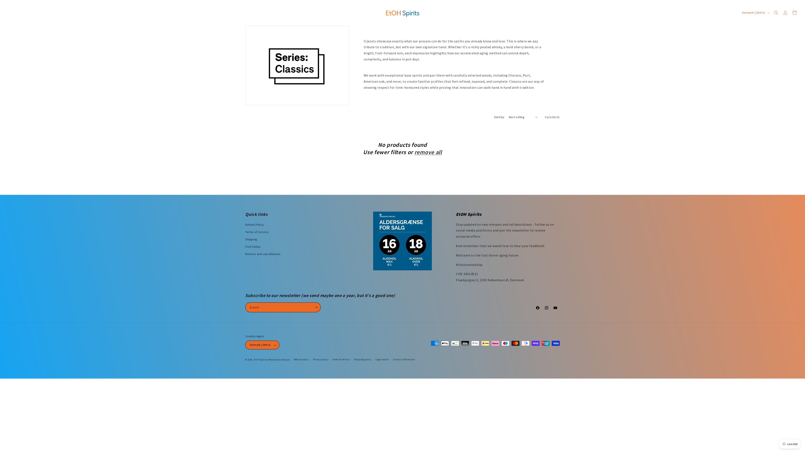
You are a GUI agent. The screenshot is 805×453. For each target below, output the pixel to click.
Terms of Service (257, 232)
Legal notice (381, 359)
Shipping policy (362, 359)
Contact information (404, 359)
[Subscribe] (316, 307)
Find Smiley (253, 247)
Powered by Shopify (279, 359)
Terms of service (341, 359)
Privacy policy (320, 359)
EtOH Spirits (261, 359)
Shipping (251, 239)
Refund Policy (254, 224)
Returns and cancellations (263, 254)
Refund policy (301, 359)
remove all (428, 152)
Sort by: (499, 117)
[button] (776, 12)
